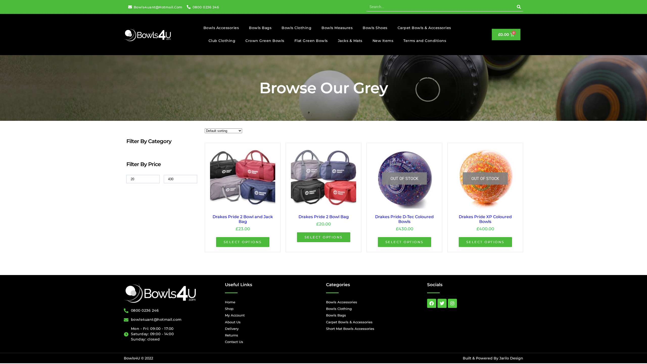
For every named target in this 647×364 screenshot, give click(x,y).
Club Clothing (222, 40)
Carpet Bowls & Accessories (424, 28)
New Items (383, 40)
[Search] (518, 7)
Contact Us (234, 342)
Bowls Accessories (221, 28)
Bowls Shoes (375, 28)
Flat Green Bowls (311, 40)
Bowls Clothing (296, 28)
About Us (233, 322)
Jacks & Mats (350, 40)
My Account (235, 315)
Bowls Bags (260, 28)
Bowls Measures (337, 28)
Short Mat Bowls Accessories (350, 329)
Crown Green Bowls (264, 40)
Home (230, 302)
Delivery (232, 329)
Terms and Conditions (424, 40)
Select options (243, 242)
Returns (231, 335)
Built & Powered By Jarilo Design (493, 358)
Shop (229, 309)
